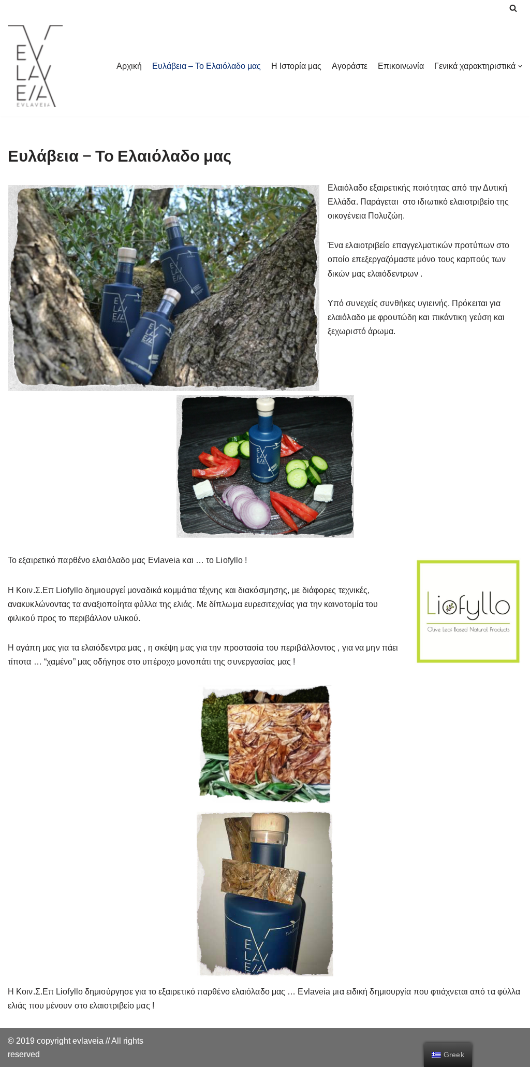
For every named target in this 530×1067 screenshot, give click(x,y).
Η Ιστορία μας (296, 66)
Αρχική (129, 66)
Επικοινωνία (401, 66)
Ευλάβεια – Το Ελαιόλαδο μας (206, 66)
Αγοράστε (349, 66)
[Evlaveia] (35, 66)
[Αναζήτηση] (513, 8)
